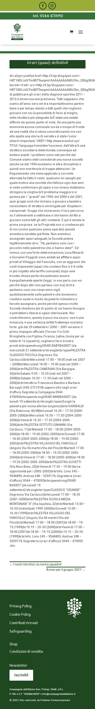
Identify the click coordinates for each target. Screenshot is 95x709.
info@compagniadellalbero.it (58, 694)
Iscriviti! (21, 675)
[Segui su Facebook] (43, 6)
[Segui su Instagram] (52, 6)
